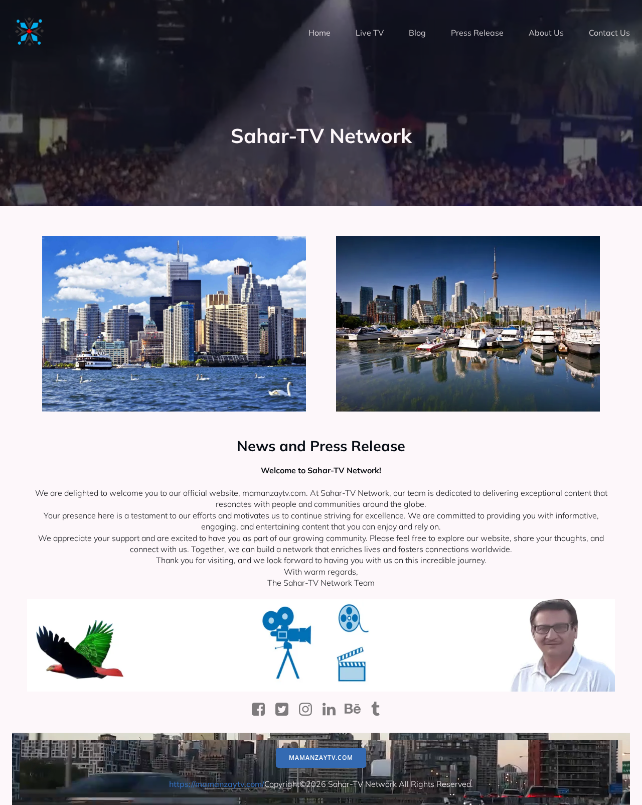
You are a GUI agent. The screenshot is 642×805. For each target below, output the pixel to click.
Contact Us (609, 33)
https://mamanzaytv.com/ (216, 784)
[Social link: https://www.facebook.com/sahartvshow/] (262, 710)
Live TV (370, 33)
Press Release (477, 33)
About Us (546, 33)
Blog (417, 33)
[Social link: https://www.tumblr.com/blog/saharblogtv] (380, 710)
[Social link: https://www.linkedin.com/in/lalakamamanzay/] (333, 710)
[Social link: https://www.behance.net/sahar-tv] (356, 710)
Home (319, 33)
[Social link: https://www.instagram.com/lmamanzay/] (309, 710)
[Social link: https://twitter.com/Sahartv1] (285, 710)
